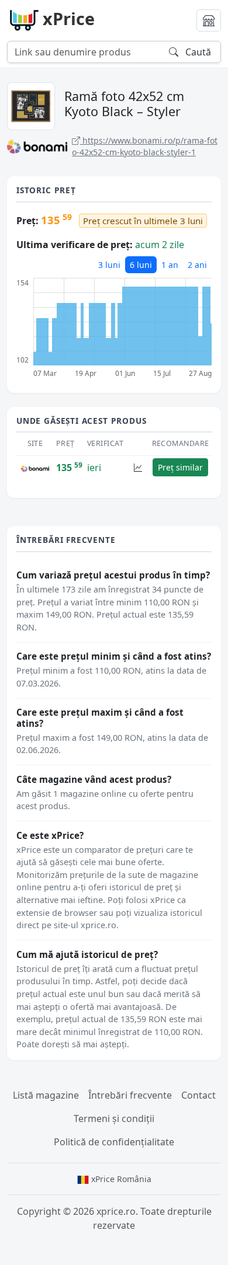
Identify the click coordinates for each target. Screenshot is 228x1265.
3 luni (109, 264)
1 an (169, 264)
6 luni (141, 264)
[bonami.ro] (35, 467)
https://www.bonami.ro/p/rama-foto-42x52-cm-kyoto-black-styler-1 (144, 146)
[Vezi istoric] (138, 467)
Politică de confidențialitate (114, 1141)
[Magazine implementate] (208, 20)
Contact (198, 1095)
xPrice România (120, 1178)
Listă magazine (46, 1095)
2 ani (197, 264)
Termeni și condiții (114, 1118)
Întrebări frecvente (130, 1095)
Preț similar (180, 467)
